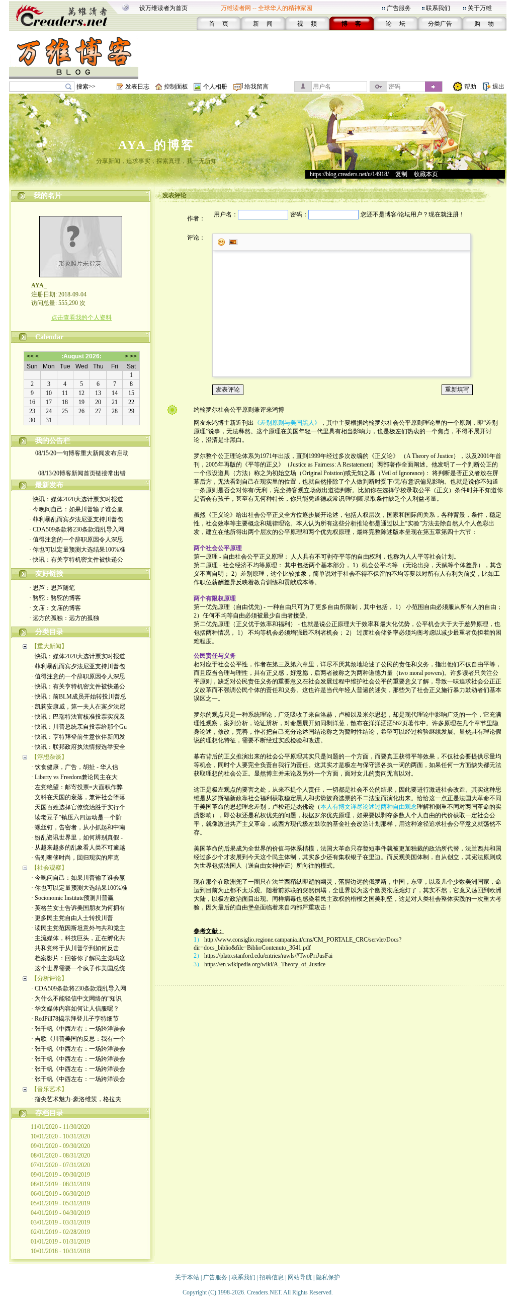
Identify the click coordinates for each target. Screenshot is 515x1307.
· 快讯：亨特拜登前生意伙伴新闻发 (78, 736)
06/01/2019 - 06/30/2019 (60, 1193)
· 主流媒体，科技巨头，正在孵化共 (78, 938)
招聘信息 (272, 1277)
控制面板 (176, 86)
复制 (401, 174)
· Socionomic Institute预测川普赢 (72, 897)
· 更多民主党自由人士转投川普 (72, 917)
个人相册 (215, 86)
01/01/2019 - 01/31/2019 (60, 1241)
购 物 (484, 23)
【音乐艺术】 (49, 1089)
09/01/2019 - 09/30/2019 (60, 1174)
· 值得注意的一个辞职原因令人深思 (76, 539)
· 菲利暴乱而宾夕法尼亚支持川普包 (76, 519)
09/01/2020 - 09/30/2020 (60, 1145)
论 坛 (395, 23)
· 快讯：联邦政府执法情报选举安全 (78, 746)
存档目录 (49, 1113)
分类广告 (440, 23)
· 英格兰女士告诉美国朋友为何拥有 (78, 907)
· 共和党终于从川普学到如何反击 (75, 948)
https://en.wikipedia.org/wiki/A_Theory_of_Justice (264, 964)
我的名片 (48, 195)
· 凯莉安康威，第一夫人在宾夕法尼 (78, 706)
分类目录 (49, 632)
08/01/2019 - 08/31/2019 (60, 1184)
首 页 (218, 23)
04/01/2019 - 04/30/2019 (60, 1212)
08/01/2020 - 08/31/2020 (60, 1155)
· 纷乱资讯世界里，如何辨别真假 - (77, 837)
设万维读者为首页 (163, 8)
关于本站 (187, 1277)
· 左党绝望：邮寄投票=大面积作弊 (77, 787)
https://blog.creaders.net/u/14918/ (349, 174)
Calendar (49, 337)
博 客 (351, 23)
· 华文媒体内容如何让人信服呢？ (75, 1008)
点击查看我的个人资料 (81, 317)
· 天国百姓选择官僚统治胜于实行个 (78, 807)
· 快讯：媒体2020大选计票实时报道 (76, 499)
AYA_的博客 (156, 144)
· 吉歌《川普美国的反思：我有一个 (78, 1038)
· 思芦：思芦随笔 (52, 587)
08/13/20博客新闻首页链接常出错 (81, 469)
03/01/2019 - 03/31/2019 (60, 1222)
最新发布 (49, 485)
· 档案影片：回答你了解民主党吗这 (78, 958)
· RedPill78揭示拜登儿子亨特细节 (75, 1018)
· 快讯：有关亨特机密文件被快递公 (76, 559)
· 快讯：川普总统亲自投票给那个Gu (79, 726)
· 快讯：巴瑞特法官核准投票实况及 (78, 716)
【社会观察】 (49, 867)
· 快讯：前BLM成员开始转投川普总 (78, 696)
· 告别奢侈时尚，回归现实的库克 (75, 857)
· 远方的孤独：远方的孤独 (64, 618)
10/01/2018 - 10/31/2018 (60, 1251)
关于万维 (480, 8)
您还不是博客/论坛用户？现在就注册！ (413, 214)
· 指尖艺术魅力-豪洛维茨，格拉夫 (76, 1099)
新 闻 (263, 23)
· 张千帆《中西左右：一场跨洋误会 (78, 1028)
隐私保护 (328, 1277)
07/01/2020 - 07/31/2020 (60, 1165)
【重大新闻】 (49, 646)
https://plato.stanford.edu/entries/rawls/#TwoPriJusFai (268, 955)
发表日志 (137, 86)
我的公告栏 (52, 440)
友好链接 (49, 573)
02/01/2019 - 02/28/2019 (60, 1232)
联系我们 (438, 8)
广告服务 (399, 8)
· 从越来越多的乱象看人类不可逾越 (78, 847)
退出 (498, 86)
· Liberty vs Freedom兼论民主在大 (74, 777)
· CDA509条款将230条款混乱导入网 (76, 529)
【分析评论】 (49, 978)
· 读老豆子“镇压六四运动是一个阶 (76, 817)
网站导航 (300, 1277)
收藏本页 (426, 174)
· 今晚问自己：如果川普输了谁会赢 (76, 509)
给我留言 (256, 86)
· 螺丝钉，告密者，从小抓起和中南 (78, 827)
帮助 (470, 86)
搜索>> (86, 86)
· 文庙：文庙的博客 (55, 607)
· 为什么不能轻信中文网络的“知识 (76, 998)
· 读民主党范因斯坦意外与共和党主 (78, 928)
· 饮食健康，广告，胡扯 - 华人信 (74, 767)
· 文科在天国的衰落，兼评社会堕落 (78, 797)
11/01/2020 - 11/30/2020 (60, 1126)
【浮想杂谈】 (49, 756)
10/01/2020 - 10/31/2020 (60, 1136)
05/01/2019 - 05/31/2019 (60, 1203)
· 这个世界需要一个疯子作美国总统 (78, 968)
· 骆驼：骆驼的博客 (55, 597)
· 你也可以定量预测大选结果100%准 (77, 549)
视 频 (307, 23)
